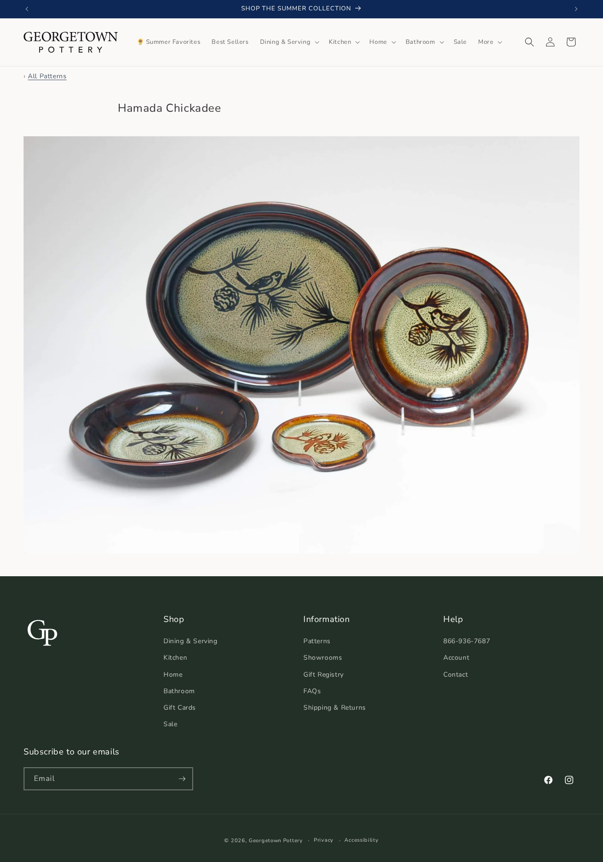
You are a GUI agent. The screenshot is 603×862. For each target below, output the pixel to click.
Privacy (324, 840)
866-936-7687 (466, 641)
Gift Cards (179, 707)
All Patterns (47, 76)
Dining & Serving (190, 641)
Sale (170, 724)
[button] (289, 42)
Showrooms (322, 657)
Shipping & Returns (334, 707)
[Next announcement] (576, 9)
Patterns (317, 641)
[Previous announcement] (26, 9)
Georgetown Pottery (276, 840)
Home (172, 674)
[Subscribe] (181, 778)
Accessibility (361, 840)
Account (456, 657)
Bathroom (179, 691)
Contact (455, 674)
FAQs (312, 691)
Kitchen (175, 657)
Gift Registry (323, 674)
